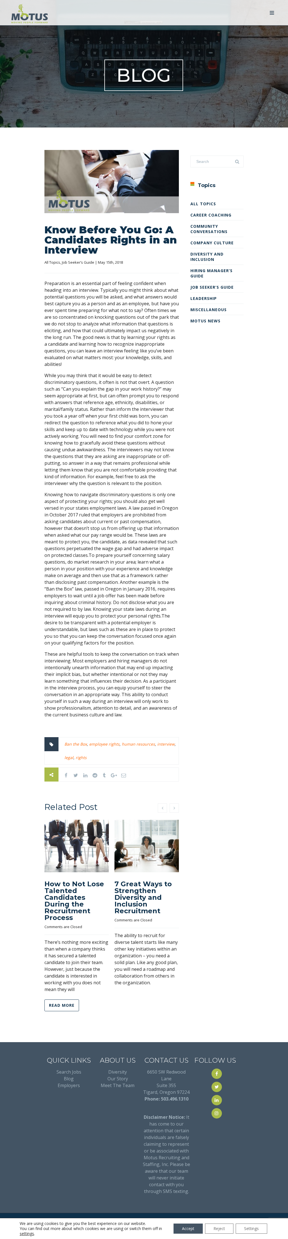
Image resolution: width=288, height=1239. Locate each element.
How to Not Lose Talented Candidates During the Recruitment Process (74, 901)
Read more (62, 1005)
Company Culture (212, 242)
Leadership (203, 298)
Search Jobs (69, 1072)
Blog (69, 1079)
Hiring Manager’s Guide (211, 273)
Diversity (117, 1072)
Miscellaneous (208, 309)
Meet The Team (117, 1085)
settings (27, 1233)
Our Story (117, 1079)
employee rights (104, 744)
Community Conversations (209, 229)
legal (68, 757)
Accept (188, 1228)
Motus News (205, 321)
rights (81, 757)
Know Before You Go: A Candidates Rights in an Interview (110, 240)
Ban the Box (75, 744)
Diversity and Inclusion (207, 256)
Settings (251, 1228)
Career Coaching (210, 215)
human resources (138, 744)
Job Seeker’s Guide (78, 262)
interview (166, 744)
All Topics (52, 262)
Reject (219, 1228)
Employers (69, 1085)
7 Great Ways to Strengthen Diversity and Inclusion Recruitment (143, 897)
